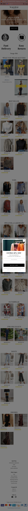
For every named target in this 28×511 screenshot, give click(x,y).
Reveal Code (14, 265)
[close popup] (24, 241)
